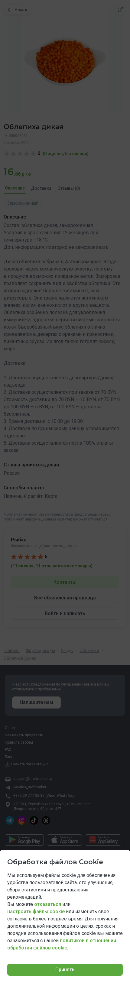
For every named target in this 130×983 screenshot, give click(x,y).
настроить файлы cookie (36, 911)
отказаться (47, 904)
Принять (65, 969)
